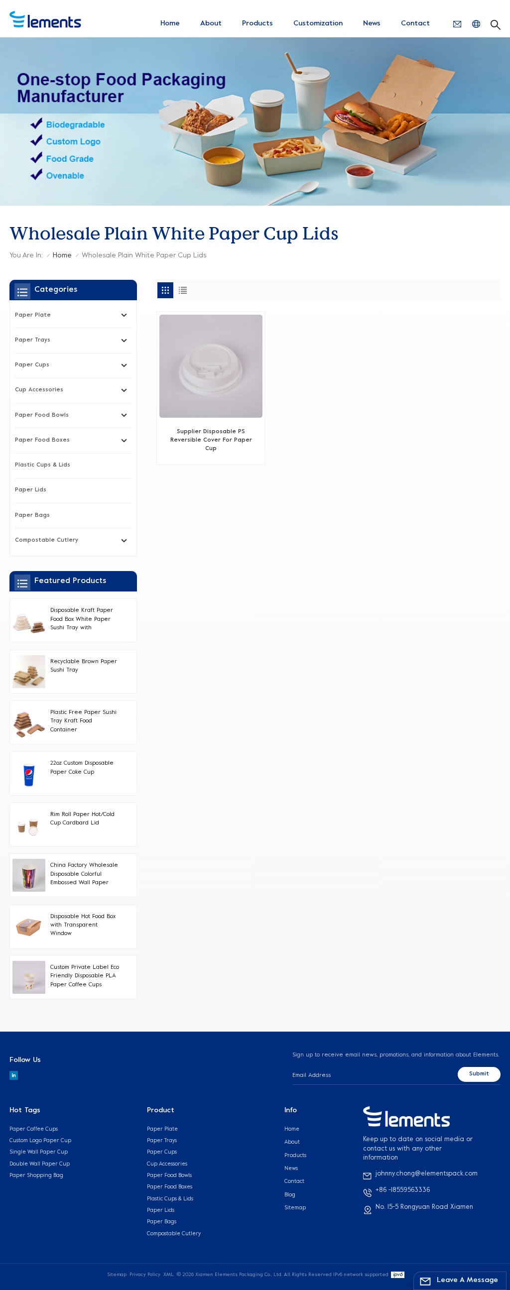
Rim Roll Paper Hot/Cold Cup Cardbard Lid (82, 819)
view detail (211, 453)
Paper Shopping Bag (36, 1175)
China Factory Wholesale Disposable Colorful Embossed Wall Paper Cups (84, 875)
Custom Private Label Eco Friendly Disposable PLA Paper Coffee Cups (84, 976)
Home (170, 23)
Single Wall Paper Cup (38, 1152)
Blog (289, 1194)
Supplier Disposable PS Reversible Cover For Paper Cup (211, 440)
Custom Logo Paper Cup (40, 1140)
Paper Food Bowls (42, 415)
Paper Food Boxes (42, 440)
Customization (318, 23)
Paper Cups (32, 365)
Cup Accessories (39, 390)
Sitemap (295, 1207)
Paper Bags (32, 515)
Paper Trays (32, 340)
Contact (415, 23)
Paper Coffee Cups (33, 1129)
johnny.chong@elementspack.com (427, 1174)
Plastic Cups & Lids (42, 465)
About (211, 23)
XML (168, 1275)
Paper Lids (30, 490)
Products (257, 23)
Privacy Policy (144, 1275)
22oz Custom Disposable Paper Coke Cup (82, 768)
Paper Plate (33, 315)
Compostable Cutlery (46, 540)
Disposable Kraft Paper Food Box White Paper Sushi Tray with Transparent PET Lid (81, 620)
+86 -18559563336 (403, 1190)
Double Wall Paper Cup (39, 1164)
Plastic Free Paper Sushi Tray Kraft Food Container (83, 721)
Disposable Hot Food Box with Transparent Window (83, 925)
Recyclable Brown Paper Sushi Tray (83, 666)
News (372, 23)
